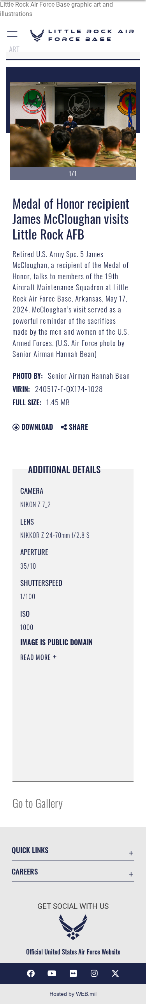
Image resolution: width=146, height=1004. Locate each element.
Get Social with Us (73, 906)
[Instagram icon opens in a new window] (94, 973)
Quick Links (30, 849)
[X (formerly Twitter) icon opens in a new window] (115, 973)
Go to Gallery (37, 802)
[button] (12, 35)
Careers (25, 871)
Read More (36, 657)
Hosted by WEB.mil (73, 994)
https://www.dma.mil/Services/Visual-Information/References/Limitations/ (67, 767)
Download (36, 427)
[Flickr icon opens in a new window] (73, 973)
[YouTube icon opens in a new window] (52, 973)
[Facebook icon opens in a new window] (31, 973)
